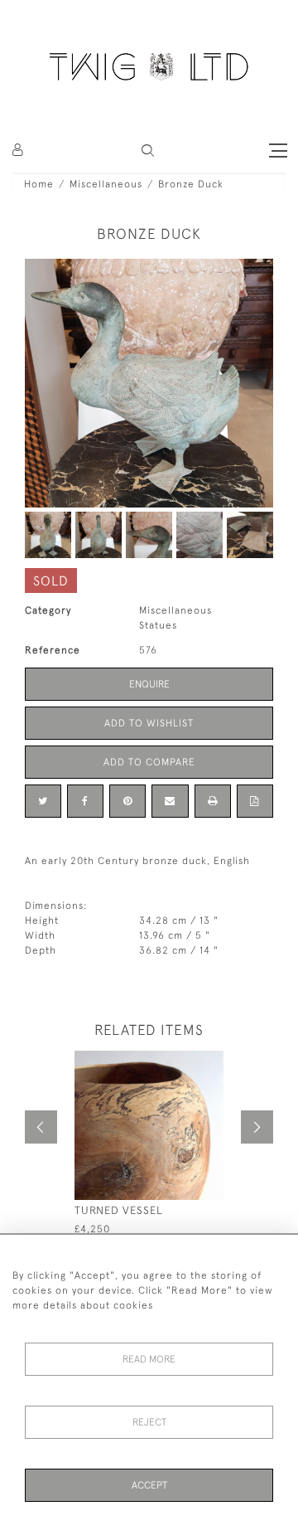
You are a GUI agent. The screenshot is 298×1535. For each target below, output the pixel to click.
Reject (149, 1422)
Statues (158, 625)
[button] (147, 150)
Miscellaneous (106, 184)
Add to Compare (149, 762)
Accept (149, 1485)
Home (39, 184)
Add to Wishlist (149, 723)
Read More (149, 1359)
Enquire (149, 684)
